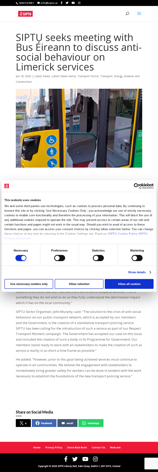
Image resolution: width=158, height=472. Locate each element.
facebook (46, 423)
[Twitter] (67, 3)
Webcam (115, 447)
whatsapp (93, 423)
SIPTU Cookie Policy (123, 233)
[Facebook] (62, 3)
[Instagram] (79, 3)
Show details (137, 272)
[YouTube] (73, 3)
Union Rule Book (77, 447)
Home (36, 447)
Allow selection (79, 284)
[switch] (59, 258)
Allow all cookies (129, 284)
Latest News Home (64, 76)
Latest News (42, 76)
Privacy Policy (53, 447)
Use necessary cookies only (29, 284)
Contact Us (98, 447)
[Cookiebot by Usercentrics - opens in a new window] (137, 186)
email (70, 423)
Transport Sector (88, 76)
